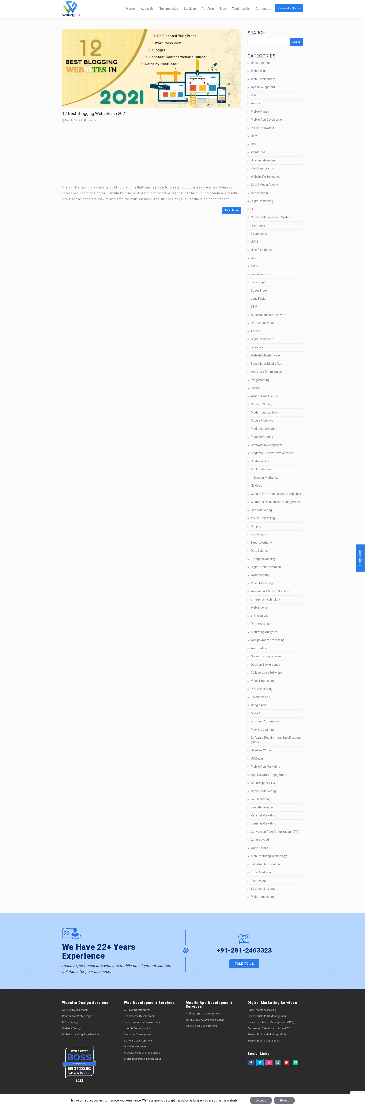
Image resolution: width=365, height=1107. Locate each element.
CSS (254, 258)
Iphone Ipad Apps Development (205, 1019)
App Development (263, 87)
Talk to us (244, 963)
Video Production (262, 680)
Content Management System (271, 217)
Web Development (263, 79)
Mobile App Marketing (265, 766)
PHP (254, 95)
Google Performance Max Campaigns (276, 493)
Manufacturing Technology (269, 856)
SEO (254, 209)
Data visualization (263, 323)
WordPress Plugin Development (143, 1058)
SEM (254, 306)
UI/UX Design (70, 1022)
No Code (256, 485)
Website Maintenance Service (142, 1052)
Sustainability (260, 461)
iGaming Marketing (263, 823)
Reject (284, 1100)
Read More (231, 210)
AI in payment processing (268, 640)
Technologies (168, 9)
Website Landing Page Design (80, 1034)
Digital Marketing (262, 201)
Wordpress (258, 152)
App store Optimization (266, 371)
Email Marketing (261, 872)
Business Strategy (263, 888)
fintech (255, 331)
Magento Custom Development (272, 453)
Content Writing (261, 404)
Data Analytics (260, 623)
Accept (261, 1100)
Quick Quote (360, 558)
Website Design (72, 1028)
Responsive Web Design (77, 1016)
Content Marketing (263, 791)
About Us (147, 9)
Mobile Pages (260, 111)
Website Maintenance (265, 355)
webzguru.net (79, 1063)
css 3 (254, 266)
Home (130, 9)
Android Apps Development (203, 1013)
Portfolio (208, 9)
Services (190, 9)
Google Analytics (262, 420)
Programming (260, 380)
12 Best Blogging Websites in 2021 (94, 113)
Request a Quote (289, 8)
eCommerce (259, 233)
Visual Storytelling (263, 518)
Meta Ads (257, 713)
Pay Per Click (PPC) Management (267, 1016)
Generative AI (260, 839)
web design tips (261, 274)
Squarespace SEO (263, 783)
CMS (254, 144)
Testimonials (241, 9)
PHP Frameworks (262, 128)
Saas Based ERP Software (268, 315)
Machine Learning (263, 729)
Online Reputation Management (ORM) (271, 1022)
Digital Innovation (262, 896)
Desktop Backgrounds (265, 664)
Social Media (259, 193)
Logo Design (259, 298)
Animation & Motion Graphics (270, 591)
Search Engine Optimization (264, 1040)
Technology (258, 880)
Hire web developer (263, 160)
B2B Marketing (261, 799)
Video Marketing (262, 583)
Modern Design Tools (265, 412)
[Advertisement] (151, 154)
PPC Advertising (261, 689)
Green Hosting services (266, 656)
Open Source (259, 848)
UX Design (257, 758)
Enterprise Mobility (263, 559)
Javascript (258, 282)
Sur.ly (87, 1072)
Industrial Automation (265, 864)
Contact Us (263, 9)
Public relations (261, 469)
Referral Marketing (263, 815)
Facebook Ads (260, 697)
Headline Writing (261, 750)
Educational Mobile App (266, 363)
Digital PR (257, 347)
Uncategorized (261, 62)
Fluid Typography (262, 168)
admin (94, 120)
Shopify (256, 526)
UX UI (254, 241)
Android (256, 103)
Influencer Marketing (264, 477)
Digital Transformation (266, 567)
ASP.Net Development (75, 1009)
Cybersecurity (260, 575)
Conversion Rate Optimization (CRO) (275, 831)
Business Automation (265, 721)
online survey (259, 615)
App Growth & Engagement (269, 775)
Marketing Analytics (264, 632)
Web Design (259, 70)
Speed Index (259, 290)
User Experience (261, 249)
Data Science (259, 550)
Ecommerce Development (139, 1016)
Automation (259, 648)
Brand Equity (259, 534)
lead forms (258, 225)
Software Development (266, 445)
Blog (223, 9)
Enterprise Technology (266, 599)
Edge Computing (262, 436)
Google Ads (258, 705)
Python (255, 388)
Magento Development (138, 1034)
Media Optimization (264, 428)
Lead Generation (262, 807)
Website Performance (265, 176)
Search (257, 32)
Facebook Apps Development (142, 1022)
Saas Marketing (261, 510)
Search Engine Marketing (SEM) (267, 1034)
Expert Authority (262, 542)
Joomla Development (137, 1028)
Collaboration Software (266, 672)
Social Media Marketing (262, 1009)
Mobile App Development (268, 119)
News (254, 136)
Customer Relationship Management (275, 502)
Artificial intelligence (264, 396)
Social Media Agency (265, 184)
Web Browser (260, 607)
